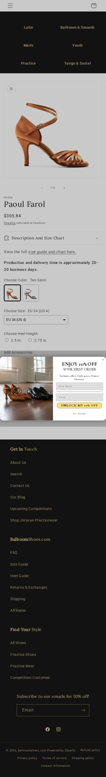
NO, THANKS (79, 413)
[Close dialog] (103, 359)
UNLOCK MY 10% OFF (79, 405)
